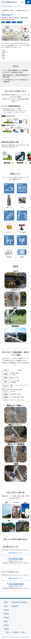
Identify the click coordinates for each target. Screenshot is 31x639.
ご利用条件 (22, 632)
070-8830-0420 (16, 583)
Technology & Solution (6, 6)
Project (6, 610)
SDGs (5, 606)
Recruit (6, 613)
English (6, 629)
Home (6, 602)
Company (14, 606)
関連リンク (8, 632)
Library (6, 625)
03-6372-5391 (16, 558)
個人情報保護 (15, 632)
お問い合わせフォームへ (15, 553)
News (6, 621)
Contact (6, 617)
